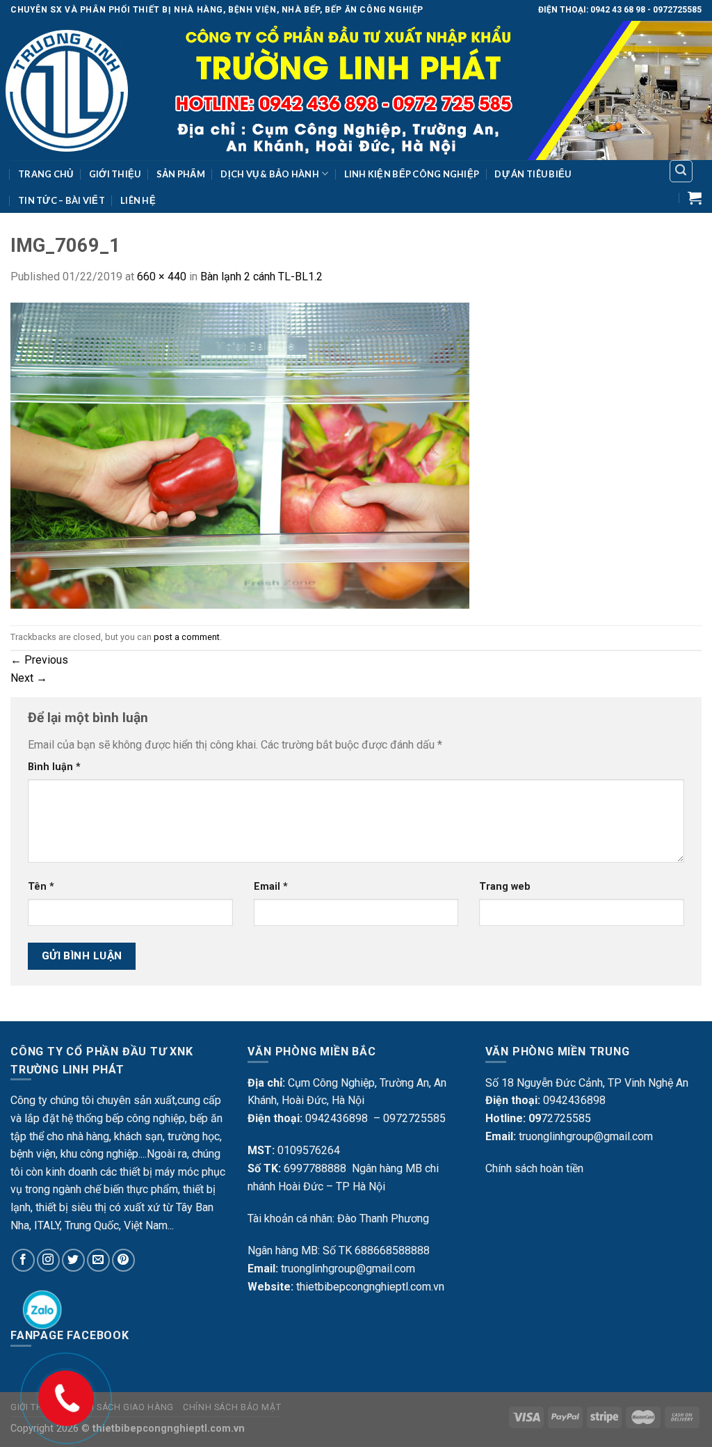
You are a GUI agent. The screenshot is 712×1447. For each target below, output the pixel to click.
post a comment (187, 637)
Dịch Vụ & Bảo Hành (269, 173)
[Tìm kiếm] (681, 171)
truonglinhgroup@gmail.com (348, 1268)
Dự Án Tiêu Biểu (532, 173)
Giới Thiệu (115, 173)
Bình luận (54, 767)
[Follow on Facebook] (23, 1260)
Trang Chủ (45, 173)
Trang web (505, 887)
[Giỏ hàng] (695, 197)
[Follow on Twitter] (73, 1260)
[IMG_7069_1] (239, 454)
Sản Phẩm (180, 173)
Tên (41, 887)
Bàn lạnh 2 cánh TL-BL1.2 (261, 276)
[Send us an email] (98, 1260)
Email (271, 887)
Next (28, 678)
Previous (39, 659)
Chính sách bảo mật (232, 1407)
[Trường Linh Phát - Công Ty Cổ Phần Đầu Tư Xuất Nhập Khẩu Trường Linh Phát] (356, 90)
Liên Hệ (138, 200)
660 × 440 (161, 276)
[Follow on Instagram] (48, 1260)
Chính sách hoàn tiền (534, 1168)
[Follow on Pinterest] (123, 1260)
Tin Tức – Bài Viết (61, 200)
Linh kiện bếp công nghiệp (411, 173)
